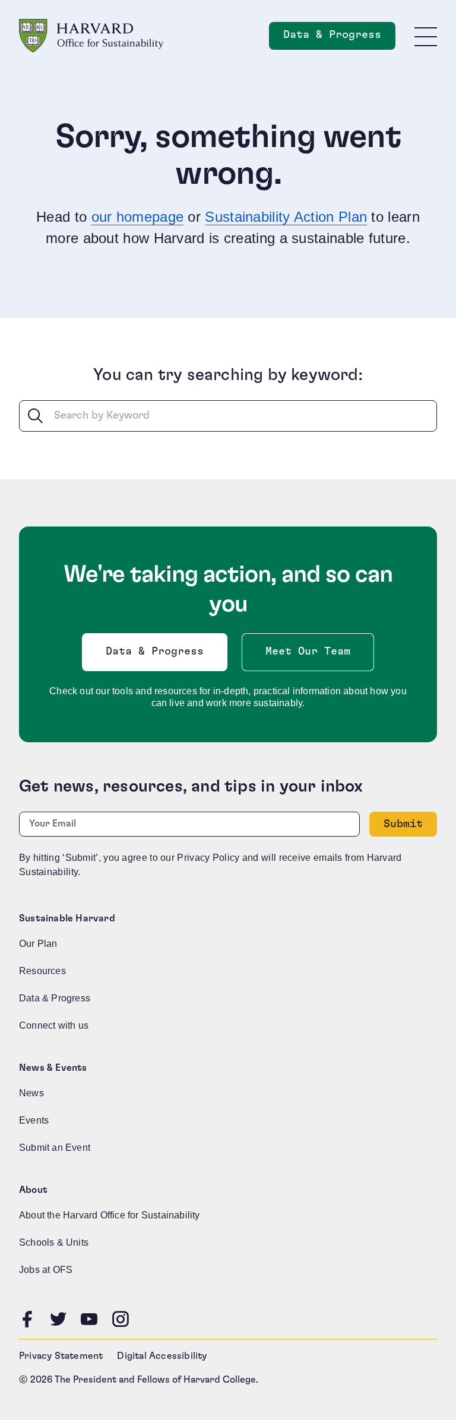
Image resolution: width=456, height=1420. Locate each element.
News (31, 1093)
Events (34, 1120)
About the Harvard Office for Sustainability (109, 1215)
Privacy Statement (61, 1356)
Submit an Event (54, 1148)
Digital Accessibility (162, 1356)
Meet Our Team (307, 651)
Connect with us (53, 1025)
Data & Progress (339, 38)
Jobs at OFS (45, 1270)
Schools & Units (53, 1242)
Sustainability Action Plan (286, 217)
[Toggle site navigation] (425, 36)
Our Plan (38, 944)
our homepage (137, 217)
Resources (42, 971)
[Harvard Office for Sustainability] (91, 35)
